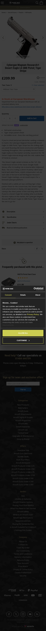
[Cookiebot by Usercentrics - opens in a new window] (33, 288)
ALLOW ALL (23, 333)
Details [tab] (23, 295)
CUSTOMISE (22, 340)
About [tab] (37, 295)
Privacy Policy (33, 314)
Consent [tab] (8, 295)
